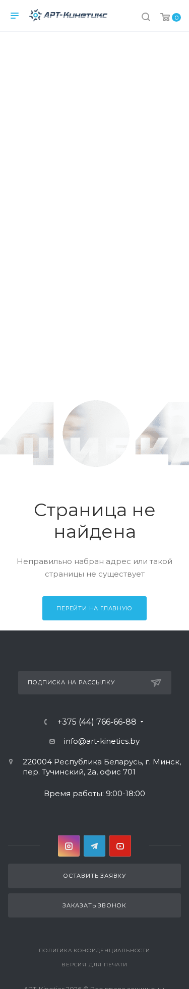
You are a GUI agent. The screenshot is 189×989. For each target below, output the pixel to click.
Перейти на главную (94, 608)
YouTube (120, 846)
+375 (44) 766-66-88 (97, 722)
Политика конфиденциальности (94, 950)
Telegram (94, 846)
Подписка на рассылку (71, 682)
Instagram (69, 846)
